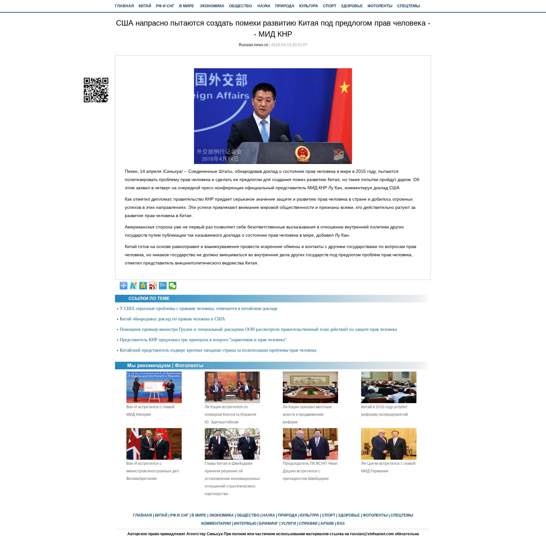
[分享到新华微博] (133, 285)
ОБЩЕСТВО (240, 6)
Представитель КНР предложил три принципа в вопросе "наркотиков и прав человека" (203, 339)
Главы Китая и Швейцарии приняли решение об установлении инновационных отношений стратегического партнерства (232, 478)
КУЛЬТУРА (308, 6)
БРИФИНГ (268, 523)
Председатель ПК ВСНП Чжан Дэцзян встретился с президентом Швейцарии (310, 471)
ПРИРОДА (284, 6)
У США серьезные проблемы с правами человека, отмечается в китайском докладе (198, 308)
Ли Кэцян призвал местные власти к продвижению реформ (307, 414)
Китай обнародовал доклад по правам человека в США (172, 319)
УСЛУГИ (288, 523)
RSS (341, 523)
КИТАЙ (145, 6)
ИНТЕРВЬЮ (245, 523)
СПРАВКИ (308, 523)
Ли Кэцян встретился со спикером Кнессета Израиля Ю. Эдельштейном (230, 414)
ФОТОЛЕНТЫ (379, 6)
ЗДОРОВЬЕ (352, 6)
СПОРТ (329, 6)
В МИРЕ (186, 6)
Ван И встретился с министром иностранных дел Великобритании (152, 471)
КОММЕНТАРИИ (216, 523)
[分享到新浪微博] (153, 285)
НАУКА (264, 6)
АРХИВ (327, 523)
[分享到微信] (173, 285)
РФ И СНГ (165, 6)
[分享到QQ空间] (143, 285)
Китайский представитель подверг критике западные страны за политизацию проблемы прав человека (218, 350)
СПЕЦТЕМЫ (408, 6)
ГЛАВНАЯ (124, 6)
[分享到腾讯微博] (163, 285)
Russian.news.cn (253, 45)
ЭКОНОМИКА (212, 6)
